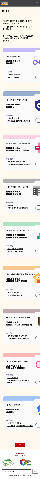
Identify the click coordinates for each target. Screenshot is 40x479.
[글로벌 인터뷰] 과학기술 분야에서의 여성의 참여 (20, 426)
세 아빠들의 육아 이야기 (13, 292)
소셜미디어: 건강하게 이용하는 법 (16, 162)
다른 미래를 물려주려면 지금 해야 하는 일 (18, 339)
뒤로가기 (20, 445)
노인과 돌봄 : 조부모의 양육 (14, 295)
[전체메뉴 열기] (36, 3)
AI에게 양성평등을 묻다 (13, 75)
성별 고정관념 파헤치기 (13, 77)
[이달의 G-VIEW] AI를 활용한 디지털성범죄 (18, 164)
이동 (35, 471)
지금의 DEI (10, 205)
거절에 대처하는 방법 (13, 118)
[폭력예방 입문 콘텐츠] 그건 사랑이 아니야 (18, 121)
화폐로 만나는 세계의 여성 (14, 423)
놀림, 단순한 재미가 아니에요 (15, 252)
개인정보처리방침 (20, 453)
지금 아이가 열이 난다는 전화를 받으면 (17, 208)
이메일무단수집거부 (20, 455)
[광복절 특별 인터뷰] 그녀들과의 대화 (17, 336)
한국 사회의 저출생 (12, 378)
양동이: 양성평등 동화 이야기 (15, 249)
